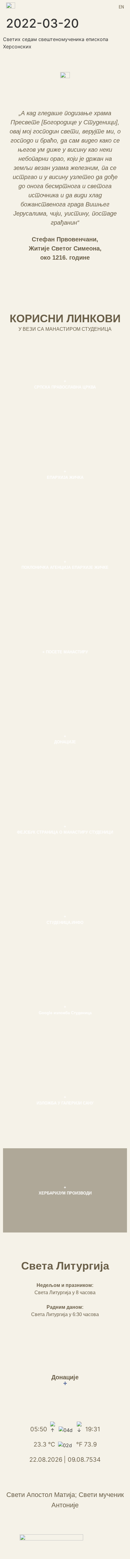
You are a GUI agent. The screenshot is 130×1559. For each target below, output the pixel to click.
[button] (65, 7)
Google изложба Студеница (65, 1013)
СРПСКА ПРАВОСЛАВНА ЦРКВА (65, 387)
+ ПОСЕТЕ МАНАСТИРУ (65, 652)
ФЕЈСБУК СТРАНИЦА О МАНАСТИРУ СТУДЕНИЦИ (65, 832)
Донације (65, 1380)
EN (121, 7)
